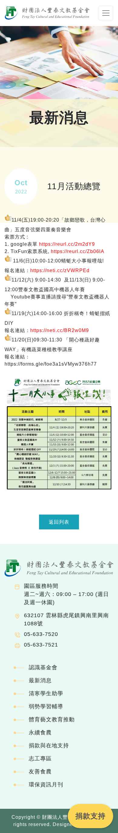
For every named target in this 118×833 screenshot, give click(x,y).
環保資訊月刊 (46, 785)
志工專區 (40, 759)
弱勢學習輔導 (46, 706)
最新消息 (40, 680)
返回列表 (59, 522)
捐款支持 (90, 816)
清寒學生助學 (46, 693)
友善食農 (40, 772)
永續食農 (40, 732)
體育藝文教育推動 (52, 719)
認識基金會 (43, 667)
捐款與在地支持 (49, 745)
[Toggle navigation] (106, 13)
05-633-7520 (41, 634)
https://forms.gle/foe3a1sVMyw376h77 (51, 364)
